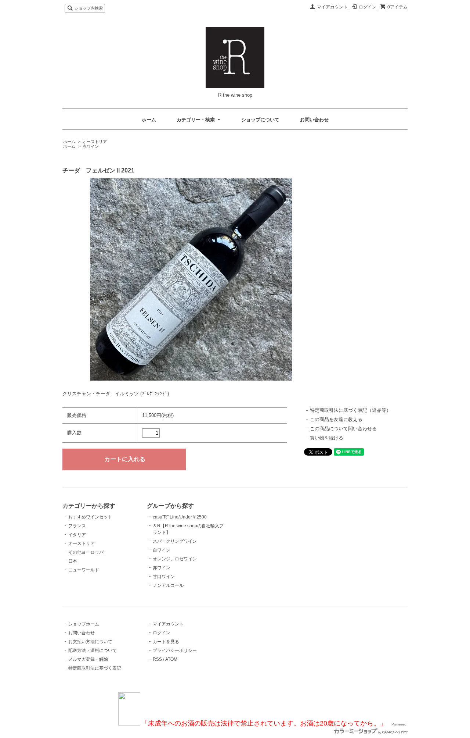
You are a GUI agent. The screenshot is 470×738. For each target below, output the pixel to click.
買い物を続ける (326, 438)
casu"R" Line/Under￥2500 (180, 517)
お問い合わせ (314, 119)
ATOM (171, 659)
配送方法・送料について (92, 650)
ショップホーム (83, 624)
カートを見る (166, 641)
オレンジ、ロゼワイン (175, 558)
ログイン (367, 7)
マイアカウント (332, 7)
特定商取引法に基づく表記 (94, 668)
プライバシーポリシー (175, 650)
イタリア (77, 534)
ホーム (149, 119)
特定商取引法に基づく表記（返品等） (350, 410)
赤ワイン (91, 146)
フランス (77, 525)
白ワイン (161, 550)
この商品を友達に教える (336, 419)
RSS (157, 659)
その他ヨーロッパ (86, 552)
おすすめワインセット (90, 517)
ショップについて (260, 119)
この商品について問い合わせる (343, 428)
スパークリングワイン (175, 541)
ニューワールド (83, 570)
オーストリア (95, 141)
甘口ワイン (164, 576)
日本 (72, 561)
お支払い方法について (90, 641)
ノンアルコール (168, 585)
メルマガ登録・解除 (88, 659)
